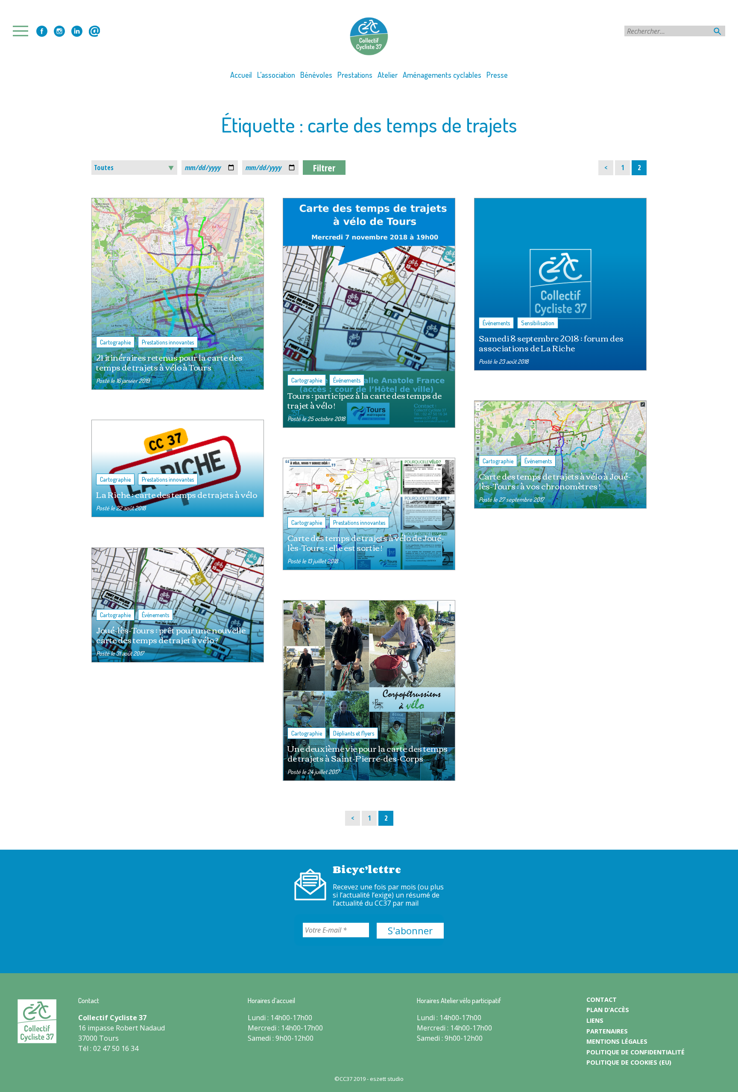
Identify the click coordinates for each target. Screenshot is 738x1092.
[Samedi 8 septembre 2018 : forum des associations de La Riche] (560, 284)
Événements (346, 380)
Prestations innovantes (168, 342)
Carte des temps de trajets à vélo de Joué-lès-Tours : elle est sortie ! (365, 542)
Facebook (41, 31)
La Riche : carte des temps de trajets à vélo (176, 494)
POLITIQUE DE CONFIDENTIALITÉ (635, 1052)
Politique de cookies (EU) (628, 1062)
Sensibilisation (537, 323)
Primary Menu (23, 31)
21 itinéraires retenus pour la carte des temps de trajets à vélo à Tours (169, 362)
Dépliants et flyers (353, 733)
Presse (497, 74)
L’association (276, 74)
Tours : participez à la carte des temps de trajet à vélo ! (364, 400)
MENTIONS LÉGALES (616, 1041)
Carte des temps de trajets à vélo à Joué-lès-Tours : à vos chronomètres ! (555, 481)
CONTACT (601, 999)
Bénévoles (316, 74)
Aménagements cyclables (442, 74)
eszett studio (387, 1079)
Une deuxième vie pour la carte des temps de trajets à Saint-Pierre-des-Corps (367, 753)
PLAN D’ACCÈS (607, 1010)
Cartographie (115, 342)
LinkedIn (76, 31)
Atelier (388, 74)
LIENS (594, 1020)
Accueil (241, 74)
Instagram (59, 31)
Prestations (354, 74)
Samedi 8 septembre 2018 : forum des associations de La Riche (551, 343)
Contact (94, 31)
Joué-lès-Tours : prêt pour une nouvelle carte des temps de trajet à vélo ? (171, 635)
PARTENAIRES (607, 1031)
